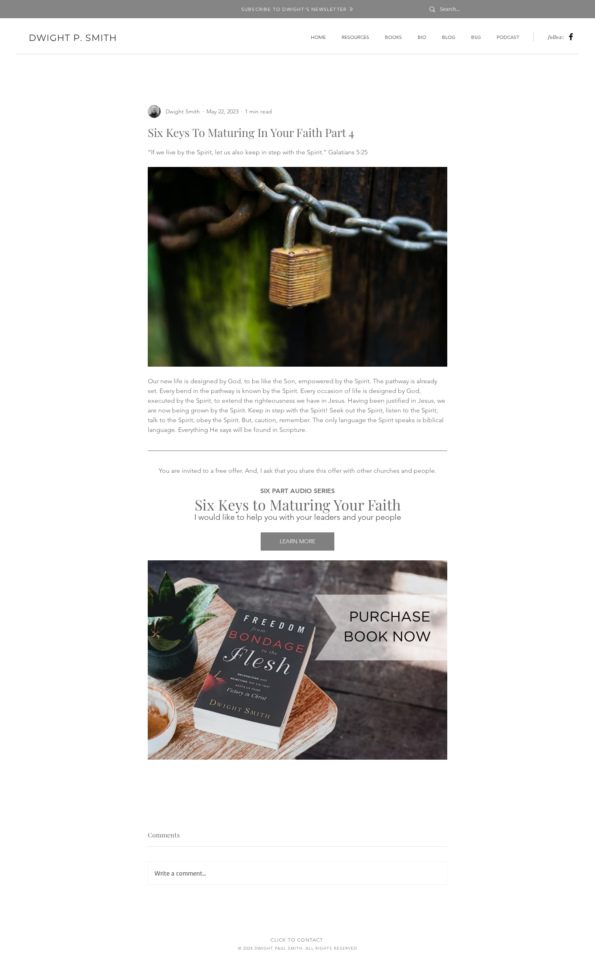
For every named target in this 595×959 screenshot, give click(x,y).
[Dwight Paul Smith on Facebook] (571, 36)
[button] (297, 9)
